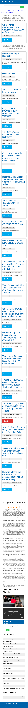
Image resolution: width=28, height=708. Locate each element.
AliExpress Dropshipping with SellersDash (13, 705)
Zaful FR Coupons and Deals (9, 167)
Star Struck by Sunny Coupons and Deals (12, 346)
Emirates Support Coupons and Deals (11, 462)
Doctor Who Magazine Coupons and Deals (12, 370)
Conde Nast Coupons (8, 681)
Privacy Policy (11, 705)
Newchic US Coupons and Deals (10, 98)
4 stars (16, 507)
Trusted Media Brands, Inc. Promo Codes (13, 686)
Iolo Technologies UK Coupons (10, 657)
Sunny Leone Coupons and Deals (10, 393)
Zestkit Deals (6, 683)
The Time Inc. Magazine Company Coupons (13, 688)
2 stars (11, 507)
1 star (8, 507)
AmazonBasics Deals (8, 673)
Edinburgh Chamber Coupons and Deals (12, 438)
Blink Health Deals (7, 641)
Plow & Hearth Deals (8, 663)
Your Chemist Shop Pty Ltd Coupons (12, 648)
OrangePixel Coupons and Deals (10, 322)
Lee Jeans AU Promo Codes (10, 643)
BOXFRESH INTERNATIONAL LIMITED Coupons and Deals (14, 63)
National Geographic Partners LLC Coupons (13, 678)
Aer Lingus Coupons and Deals (9, 485)
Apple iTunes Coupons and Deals (10, 190)
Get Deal (7, 40)
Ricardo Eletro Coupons (9, 639)
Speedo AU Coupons (8, 646)
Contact (5, 705)
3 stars (14, 507)
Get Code (7, 421)
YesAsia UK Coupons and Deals (9, 211)
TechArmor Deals (7, 651)
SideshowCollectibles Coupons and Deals (12, 275)
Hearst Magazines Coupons (10, 671)
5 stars (19, 507)
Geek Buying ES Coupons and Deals (11, 79)
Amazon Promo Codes (8, 666)
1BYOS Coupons (7, 668)
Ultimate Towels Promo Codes (10, 676)
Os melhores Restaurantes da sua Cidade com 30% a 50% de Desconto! (13, 697)
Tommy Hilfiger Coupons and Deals (10, 230)
